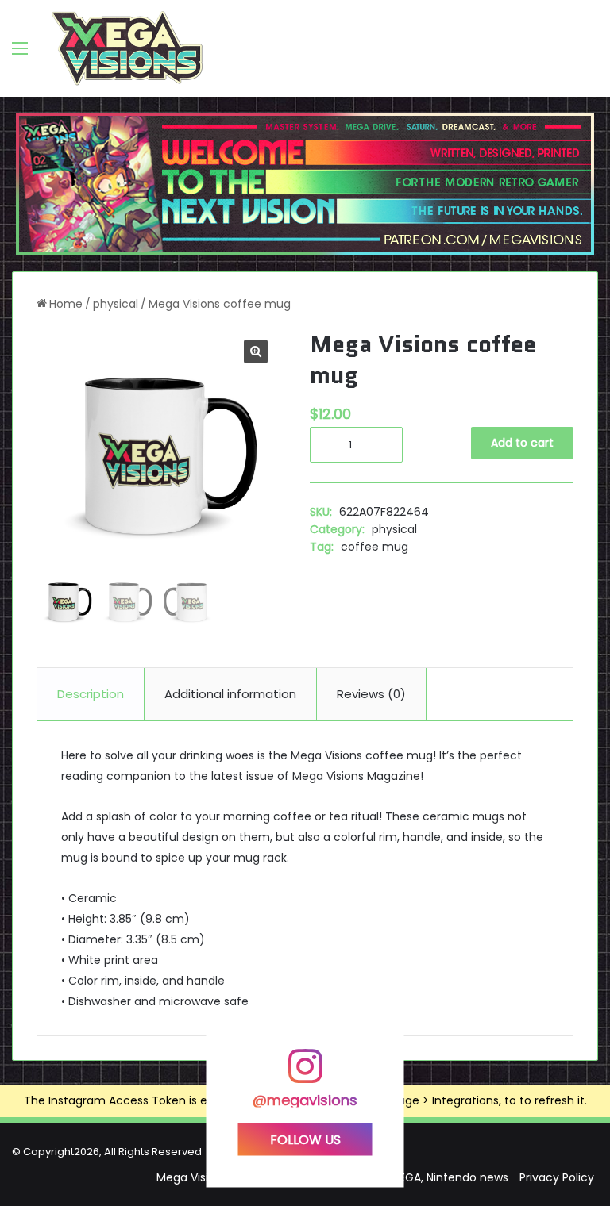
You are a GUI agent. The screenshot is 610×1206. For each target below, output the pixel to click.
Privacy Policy (556, 1177)
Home (66, 304)
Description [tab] (90, 694)
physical (115, 304)
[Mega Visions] (127, 48)
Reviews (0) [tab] (371, 694)
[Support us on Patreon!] (305, 183)
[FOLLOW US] (305, 1074)
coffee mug (374, 547)
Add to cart (522, 443)
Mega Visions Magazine (356, 776)
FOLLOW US (305, 1140)
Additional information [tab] (230, 694)
